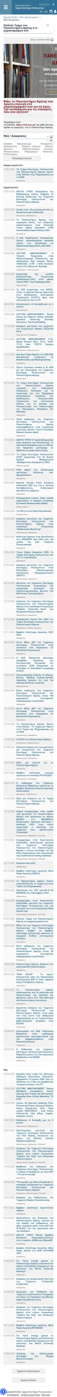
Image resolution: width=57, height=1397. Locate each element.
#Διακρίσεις (46, 144)
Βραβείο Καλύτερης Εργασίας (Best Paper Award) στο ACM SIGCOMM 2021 (34, 1250)
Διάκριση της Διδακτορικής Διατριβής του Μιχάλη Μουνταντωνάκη (34, 1356)
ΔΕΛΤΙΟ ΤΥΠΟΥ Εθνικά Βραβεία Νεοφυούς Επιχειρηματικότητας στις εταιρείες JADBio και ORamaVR (34, 1237)
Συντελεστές (13, 1395)
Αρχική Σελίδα (10, 17)
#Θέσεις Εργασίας (34, 628)
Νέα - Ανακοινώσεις (29, 17)
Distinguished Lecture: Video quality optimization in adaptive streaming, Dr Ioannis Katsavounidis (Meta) (34, 501)
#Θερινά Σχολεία (31, 146)
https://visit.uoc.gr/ (26, 124)
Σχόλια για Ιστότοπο (30, 1395)
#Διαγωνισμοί (24, 144)
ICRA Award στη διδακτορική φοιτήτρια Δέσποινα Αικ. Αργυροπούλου (34, 472)
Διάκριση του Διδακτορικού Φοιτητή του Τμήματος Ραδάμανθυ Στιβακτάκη (34, 1281)
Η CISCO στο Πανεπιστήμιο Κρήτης (33, 739)
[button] (3, 1391)
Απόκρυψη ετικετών (22, 158)
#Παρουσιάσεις (11, 151)
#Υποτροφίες (10, 154)
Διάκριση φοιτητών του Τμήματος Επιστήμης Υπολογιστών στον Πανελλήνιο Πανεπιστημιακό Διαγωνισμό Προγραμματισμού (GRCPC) (34, 570)
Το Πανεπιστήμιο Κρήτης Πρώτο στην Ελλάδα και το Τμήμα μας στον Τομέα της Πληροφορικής (34, 883)
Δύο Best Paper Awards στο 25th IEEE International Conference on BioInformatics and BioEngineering (34, 357)
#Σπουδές (48, 151)
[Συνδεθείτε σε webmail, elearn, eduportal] (55, 12)
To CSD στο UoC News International (33, 511)
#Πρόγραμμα (31, 151)
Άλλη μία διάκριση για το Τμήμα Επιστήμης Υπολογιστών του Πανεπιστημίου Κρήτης (34, 801)
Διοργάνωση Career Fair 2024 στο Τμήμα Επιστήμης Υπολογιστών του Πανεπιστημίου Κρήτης (34, 622)
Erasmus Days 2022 (25, 863)
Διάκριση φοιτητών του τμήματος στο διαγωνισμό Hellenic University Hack (34, 329)
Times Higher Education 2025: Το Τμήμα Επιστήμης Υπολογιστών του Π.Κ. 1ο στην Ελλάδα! (34, 555)
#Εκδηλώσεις (10, 146)
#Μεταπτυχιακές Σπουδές (37, 149)
